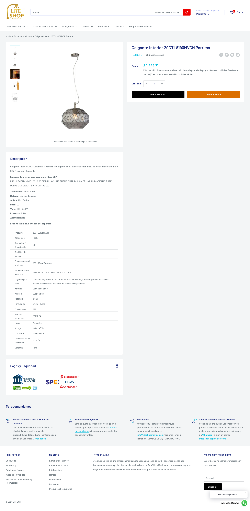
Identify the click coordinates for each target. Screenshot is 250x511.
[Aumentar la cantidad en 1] (162, 84)
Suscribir (212, 486)
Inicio (8, 36)
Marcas (86, 26)
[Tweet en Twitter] (232, 54)
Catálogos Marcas (15, 470)
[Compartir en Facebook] (221, 54)
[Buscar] (187, 12)
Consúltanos (39, 438)
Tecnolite (137, 55)
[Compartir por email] (238, 54)
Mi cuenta (201, 13)
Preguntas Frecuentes (140, 26)
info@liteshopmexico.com (150, 434)
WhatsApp (11, 465)
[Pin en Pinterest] (227, 54)
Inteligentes (68, 26)
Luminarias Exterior (43, 26)
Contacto (119, 26)
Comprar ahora (213, 94)
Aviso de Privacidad (15, 474)
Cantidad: (137, 83)
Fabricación (104, 26)
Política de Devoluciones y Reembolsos (19, 481)
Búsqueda (11, 460)
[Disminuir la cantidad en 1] (147, 84)
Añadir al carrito (158, 94)
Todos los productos (23, 36)
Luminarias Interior (15, 26)
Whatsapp (207, 434)
